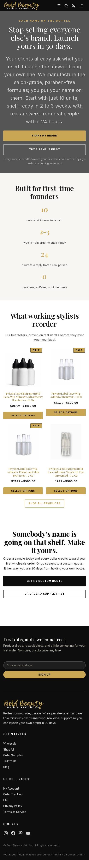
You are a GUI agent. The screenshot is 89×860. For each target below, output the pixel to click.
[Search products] (66, 6)
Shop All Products (44, 503)
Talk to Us (9, 761)
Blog (6, 767)
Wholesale (10, 743)
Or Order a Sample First (44, 593)
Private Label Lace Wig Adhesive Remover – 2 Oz (66, 395)
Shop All (8, 749)
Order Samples (13, 755)
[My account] (73, 6)
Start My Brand (44, 135)
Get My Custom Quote (44, 580)
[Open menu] (59, 5)
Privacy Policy (12, 806)
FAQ (5, 800)
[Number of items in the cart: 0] (82, 5)
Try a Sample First (44, 149)
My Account (11, 788)
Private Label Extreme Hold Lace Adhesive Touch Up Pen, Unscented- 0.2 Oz (66, 472)
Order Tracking (13, 794)
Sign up (44, 674)
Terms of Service (14, 812)
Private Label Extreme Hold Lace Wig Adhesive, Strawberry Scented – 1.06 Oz (23, 397)
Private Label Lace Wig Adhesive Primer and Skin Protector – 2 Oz (23, 472)
